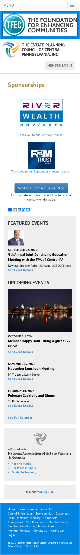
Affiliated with (39, 453)
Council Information (20, 513)
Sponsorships (44, 513)
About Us (46, 509)
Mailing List (45, 492)
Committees (15, 522)
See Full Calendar (20, 418)
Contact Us (40, 531)
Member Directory (29, 518)
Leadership (51, 518)
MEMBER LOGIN (59, 65)
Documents (63, 513)
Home (12, 509)
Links (11, 518)
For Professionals (24, 468)
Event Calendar (28, 509)
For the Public (21, 464)
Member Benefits (19, 526)
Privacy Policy (14, 546)
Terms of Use (32, 546)
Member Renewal (19, 531)
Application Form (44, 526)
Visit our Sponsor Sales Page (41, 188)
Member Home (58, 522)
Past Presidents (36, 522)
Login (11, 535)
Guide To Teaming (24, 472)
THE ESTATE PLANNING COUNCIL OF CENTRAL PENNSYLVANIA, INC (43, 49)
